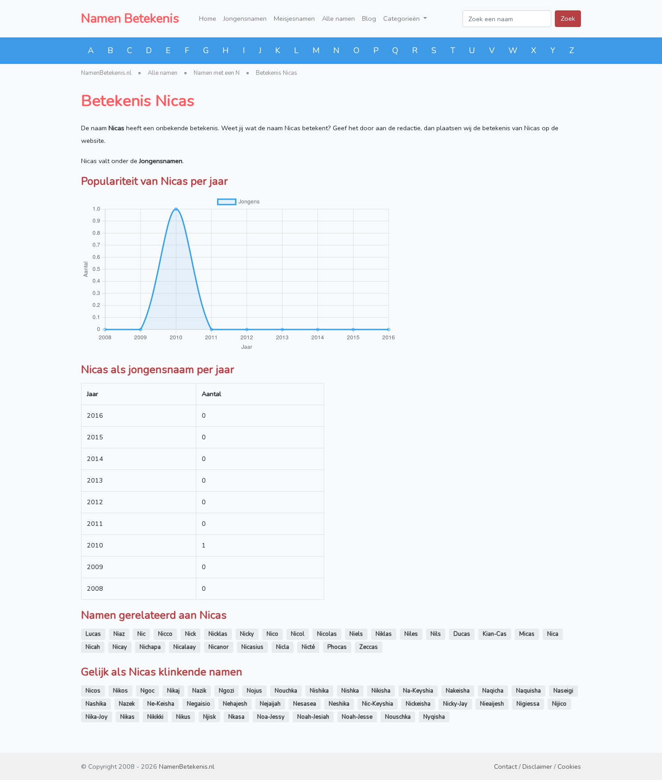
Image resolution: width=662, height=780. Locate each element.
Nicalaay (184, 647)
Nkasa (236, 717)
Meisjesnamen (294, 18)
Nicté (308, 647)
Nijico (559, 704)
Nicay (120, 647)
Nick (190, 634)
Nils (436, 634)
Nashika (96, 704)
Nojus (254, 691)
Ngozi (226, 691)
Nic (141, 634)
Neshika (339, 704)
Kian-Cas (495, 634)
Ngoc (147, 691)
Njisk (209, 717)
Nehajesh (235, 704)
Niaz (119, 634)
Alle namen (338, 18)
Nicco (165, 634)
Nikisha (381, 691)
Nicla (282, 647)
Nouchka (286, 691)
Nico (272, 634)
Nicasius (252, 647)
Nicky (247, 634)
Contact (505, 766)
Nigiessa (528, 704)
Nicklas (218, 634)
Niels (356, 634)
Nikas (127, 717)
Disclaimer (537, 766)
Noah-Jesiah (313, 717)
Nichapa (150, 647)
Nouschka (398, 717)
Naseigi (563, 691)
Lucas (93, 634)
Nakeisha (458, 691)
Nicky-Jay (455, 704)
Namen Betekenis (130, 18)
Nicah (93, 647)
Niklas (384, 634)
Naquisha (528, 691)
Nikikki (155, 717)
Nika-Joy (97, 717)
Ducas (461, 634)
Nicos (93, 691)
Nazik (199, 691)
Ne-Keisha (160, 704)
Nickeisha (418, 704)
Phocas (337, 647)
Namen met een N (217, 73)
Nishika (319, 691)
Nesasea (304, 704)
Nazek (127, 704)
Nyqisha (434, 717)
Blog (369, 18)
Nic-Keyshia (377, 704)
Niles (411, 634)
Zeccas (368, 647)
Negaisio (198, 704)
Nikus (183, 717)
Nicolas (327, 634)
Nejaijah (270, 704)
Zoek (568, 18)
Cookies (569, 766)
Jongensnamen (245, 18)
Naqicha (492, 691)
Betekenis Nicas (276, 73)
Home (207, 18)
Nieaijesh (492, 704)
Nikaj (173, 691)
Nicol (297, 634)
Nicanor (219, 647)
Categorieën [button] (402, 18)
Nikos (120, 691)
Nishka (350, 691)
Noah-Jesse (357, 717)
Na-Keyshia (418, 691)
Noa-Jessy (271, 717)
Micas (527, 634)
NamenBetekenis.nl (106, 73)
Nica (552, 634)
